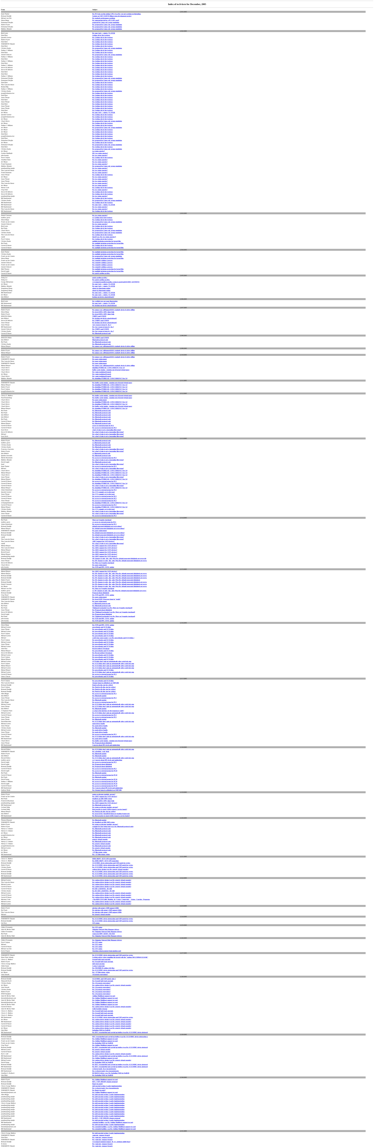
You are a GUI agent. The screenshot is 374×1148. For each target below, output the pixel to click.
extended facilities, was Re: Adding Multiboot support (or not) (112, 1122)
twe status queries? (98, 151)
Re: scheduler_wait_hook (100, 751)
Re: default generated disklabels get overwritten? (108, 528)
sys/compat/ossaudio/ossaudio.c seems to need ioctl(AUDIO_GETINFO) (115, 282)
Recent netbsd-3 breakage (100, 648)
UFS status (96, 923)
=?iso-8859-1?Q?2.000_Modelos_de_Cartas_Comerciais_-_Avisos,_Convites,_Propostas (121, 899)
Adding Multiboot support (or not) (103, 996)
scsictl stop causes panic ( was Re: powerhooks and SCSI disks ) (113, 638)
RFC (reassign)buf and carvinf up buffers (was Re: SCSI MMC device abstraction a (120, 1036)
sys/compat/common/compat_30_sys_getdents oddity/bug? (111, 1142)
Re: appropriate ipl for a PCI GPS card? (105, 20)
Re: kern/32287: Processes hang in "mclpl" (106, 599)
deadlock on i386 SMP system (102, 798)
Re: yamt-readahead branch (101, 372)
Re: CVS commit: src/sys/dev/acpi (103, 492)
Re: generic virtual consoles (101, 844)
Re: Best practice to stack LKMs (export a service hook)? (111, 816)
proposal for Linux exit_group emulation (105, 22)
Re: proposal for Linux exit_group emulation (107, 24)
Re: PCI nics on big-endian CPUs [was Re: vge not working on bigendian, (116, 14)
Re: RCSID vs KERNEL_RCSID (103, 891)
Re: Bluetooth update (99, 696)
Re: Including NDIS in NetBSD (102, 1043)
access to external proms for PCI (103, 425)
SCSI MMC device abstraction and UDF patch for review (111, 863)
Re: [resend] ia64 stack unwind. (102, 961)
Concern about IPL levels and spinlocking (106, 745)
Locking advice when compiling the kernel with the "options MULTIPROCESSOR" (120, 957)
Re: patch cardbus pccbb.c (101, 273)
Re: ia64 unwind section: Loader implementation (108, 1094)
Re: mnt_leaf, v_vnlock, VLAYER (103, 33)
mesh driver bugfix (98, 723)
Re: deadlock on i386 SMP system (103, 822)
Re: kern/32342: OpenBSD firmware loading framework (111, 813)
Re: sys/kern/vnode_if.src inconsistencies (105, 1071)
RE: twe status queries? (100, 153)
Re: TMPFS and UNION (100, 320)
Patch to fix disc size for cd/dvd (102, 685)
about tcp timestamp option (101, 288)
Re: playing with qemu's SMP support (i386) (107, 910)
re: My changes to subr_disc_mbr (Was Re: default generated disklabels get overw (119, 590)
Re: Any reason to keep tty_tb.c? (103, 327)
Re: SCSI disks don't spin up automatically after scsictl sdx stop (113, 663)
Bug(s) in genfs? (97, 1084)
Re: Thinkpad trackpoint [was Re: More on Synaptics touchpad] (113, 612)
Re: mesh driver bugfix (100, 726)
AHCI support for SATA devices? (103, 541)
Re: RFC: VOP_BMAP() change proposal (106, 1118)
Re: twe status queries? (100, 155)
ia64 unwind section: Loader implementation (107, 1086)
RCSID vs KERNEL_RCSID (102, 889)
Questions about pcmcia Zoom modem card (106, 951)
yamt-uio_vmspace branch (101, 1135)
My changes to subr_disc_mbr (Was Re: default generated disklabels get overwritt (119, 558)
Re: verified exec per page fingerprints (105, 301)
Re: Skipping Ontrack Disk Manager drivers (107, 931)
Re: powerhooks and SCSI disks (103, 629)
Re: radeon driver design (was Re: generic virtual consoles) (111, 880)
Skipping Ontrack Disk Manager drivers (105, 929)
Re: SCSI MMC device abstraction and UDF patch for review (112, 865)
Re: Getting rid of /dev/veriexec (102, 37)
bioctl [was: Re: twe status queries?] (104, 237)
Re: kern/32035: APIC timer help (103, 312)
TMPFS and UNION (99, 316)
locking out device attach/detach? (103, 297)
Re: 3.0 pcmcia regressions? (101, 983)
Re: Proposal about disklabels (102, 610)
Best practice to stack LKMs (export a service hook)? (109, 809)
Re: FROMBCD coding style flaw (103, 968)
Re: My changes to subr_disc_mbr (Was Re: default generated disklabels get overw (119, 560)
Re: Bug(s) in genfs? (99, 1090)
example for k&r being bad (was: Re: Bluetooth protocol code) (112, 826)
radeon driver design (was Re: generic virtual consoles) (110, 869)
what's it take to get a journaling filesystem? (106, 430)
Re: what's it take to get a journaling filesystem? (108, 432)
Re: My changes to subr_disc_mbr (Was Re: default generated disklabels (116, 580)
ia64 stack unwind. (98, 964)
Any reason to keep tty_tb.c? (101, 325)
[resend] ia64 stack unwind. (101, 959)
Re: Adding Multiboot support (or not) (105, 998)
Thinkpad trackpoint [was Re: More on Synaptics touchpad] (112, 608)
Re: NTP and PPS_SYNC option (103, 567)
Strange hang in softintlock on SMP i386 (105, 683)
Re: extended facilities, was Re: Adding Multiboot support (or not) (114, 1127)
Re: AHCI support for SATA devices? (104, 545)
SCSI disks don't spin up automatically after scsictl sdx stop (111, 661)
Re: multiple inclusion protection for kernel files (108, 243)
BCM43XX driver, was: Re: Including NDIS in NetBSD (110, 1073)
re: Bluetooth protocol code (101, 443)
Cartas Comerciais (98, 966)
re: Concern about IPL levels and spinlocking (107, 760)
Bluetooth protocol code (100, 340)
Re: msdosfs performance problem (103, 18)
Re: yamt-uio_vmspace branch (102, 1137)
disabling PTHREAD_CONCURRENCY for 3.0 (108, 368)
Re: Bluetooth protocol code (101, 333)
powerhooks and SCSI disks (101, 627)
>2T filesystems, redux (99, 852)
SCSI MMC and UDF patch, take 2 (104, 979)
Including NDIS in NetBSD (101, 1030)
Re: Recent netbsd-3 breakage (102, 653)
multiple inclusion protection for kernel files (106, 241)
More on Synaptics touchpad (101, 520)
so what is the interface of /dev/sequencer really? (108, 711)
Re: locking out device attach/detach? (104, 305)
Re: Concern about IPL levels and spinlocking (107, 788)
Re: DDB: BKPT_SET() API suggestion (105, 861)
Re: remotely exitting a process (102, 260)
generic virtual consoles (100, 839)
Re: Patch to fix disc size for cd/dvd (103, 687)
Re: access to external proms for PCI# (104, 771)
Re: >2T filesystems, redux (101, 854)
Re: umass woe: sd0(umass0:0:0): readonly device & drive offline (113, 310)
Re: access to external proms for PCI (104, 428)
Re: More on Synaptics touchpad (103, 563)
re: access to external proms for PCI (104, 522)
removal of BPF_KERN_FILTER (103, 934)
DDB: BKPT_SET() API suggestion (104, 859)
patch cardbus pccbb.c (99, 277)
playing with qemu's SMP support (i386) (105, 908)
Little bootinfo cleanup (99, 1009)
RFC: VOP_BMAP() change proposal (104, 1082)
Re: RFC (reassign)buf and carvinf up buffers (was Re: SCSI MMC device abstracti (120, 1032)
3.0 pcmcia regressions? (100, 974)
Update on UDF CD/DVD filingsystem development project (111, 16)
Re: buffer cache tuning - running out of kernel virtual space (112, 383)
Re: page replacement (99, 359)
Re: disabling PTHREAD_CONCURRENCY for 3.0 (109, 378)
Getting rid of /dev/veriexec (101, 35)
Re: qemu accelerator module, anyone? (105, 807)
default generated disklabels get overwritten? (107, 526)
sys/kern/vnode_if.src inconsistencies (104, 1069)
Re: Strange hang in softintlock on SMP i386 (107, 790)
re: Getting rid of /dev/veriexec (102, 217)
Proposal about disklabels (100, 593)
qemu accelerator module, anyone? (103, 794)
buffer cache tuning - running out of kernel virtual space (110, 370)
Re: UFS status (97, 927)
